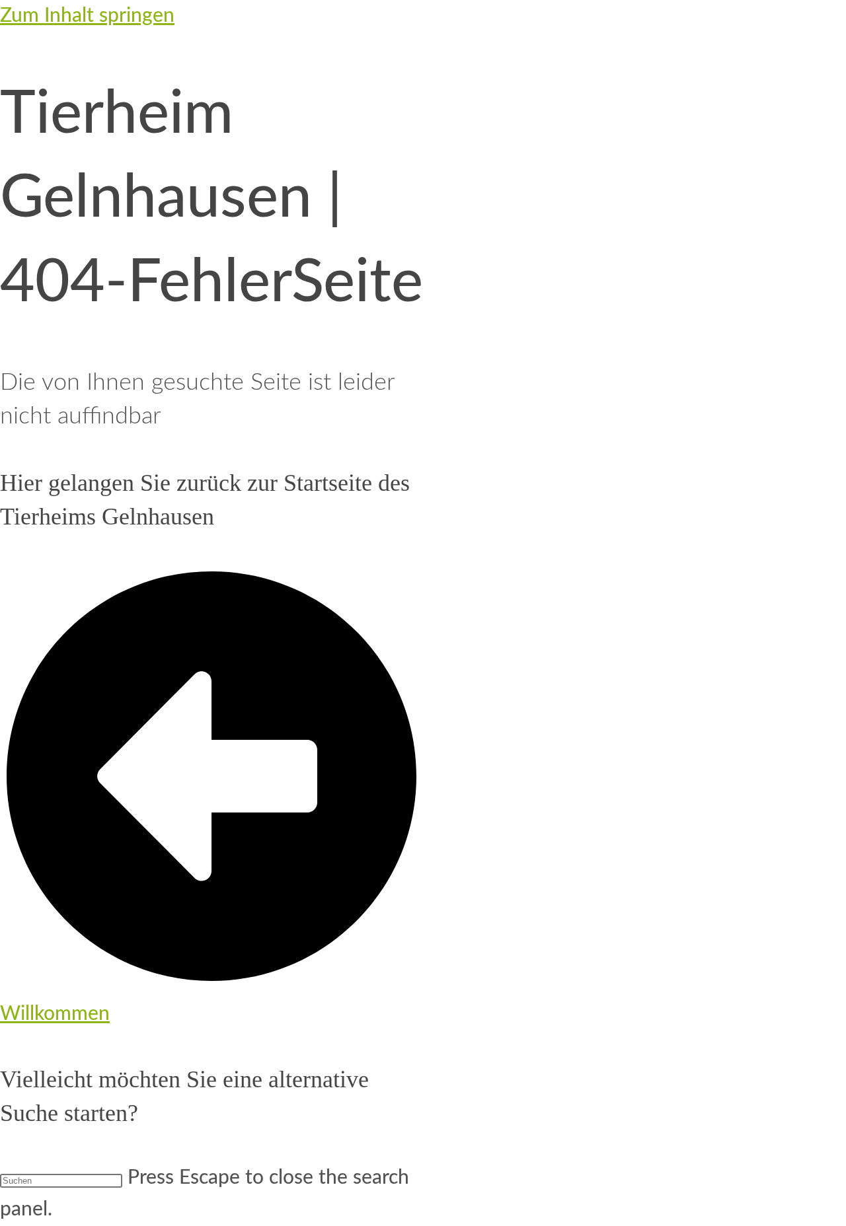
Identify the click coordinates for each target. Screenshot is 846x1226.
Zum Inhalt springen (87, 16)
